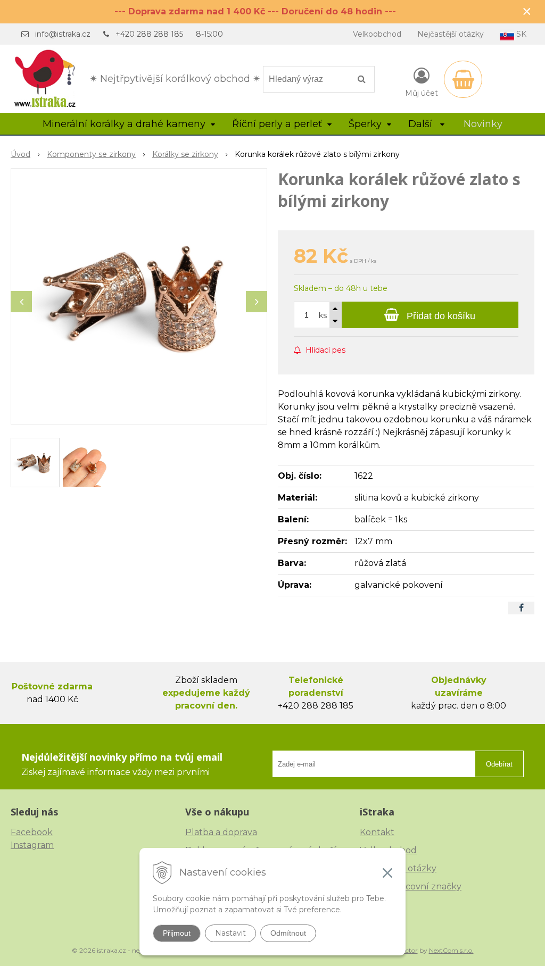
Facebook (32, 832)
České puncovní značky (410, 886)
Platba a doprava (221, 832)
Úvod (20, 154)
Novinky (483, 124)
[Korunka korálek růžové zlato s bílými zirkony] (139, 296)
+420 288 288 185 (149, 34)
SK (520, 34)
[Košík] (463, 79)
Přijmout (177, 933)
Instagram (32, 845)
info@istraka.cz (62, 34)
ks (323, 315)
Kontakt (377, 832)
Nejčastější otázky (450, 34)
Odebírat (499, 764)
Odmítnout (288, 933)
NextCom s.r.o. (451, 950)
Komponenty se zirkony (91, 154)
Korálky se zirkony (185, 154)
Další (421, 124)
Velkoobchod (377, 34)
